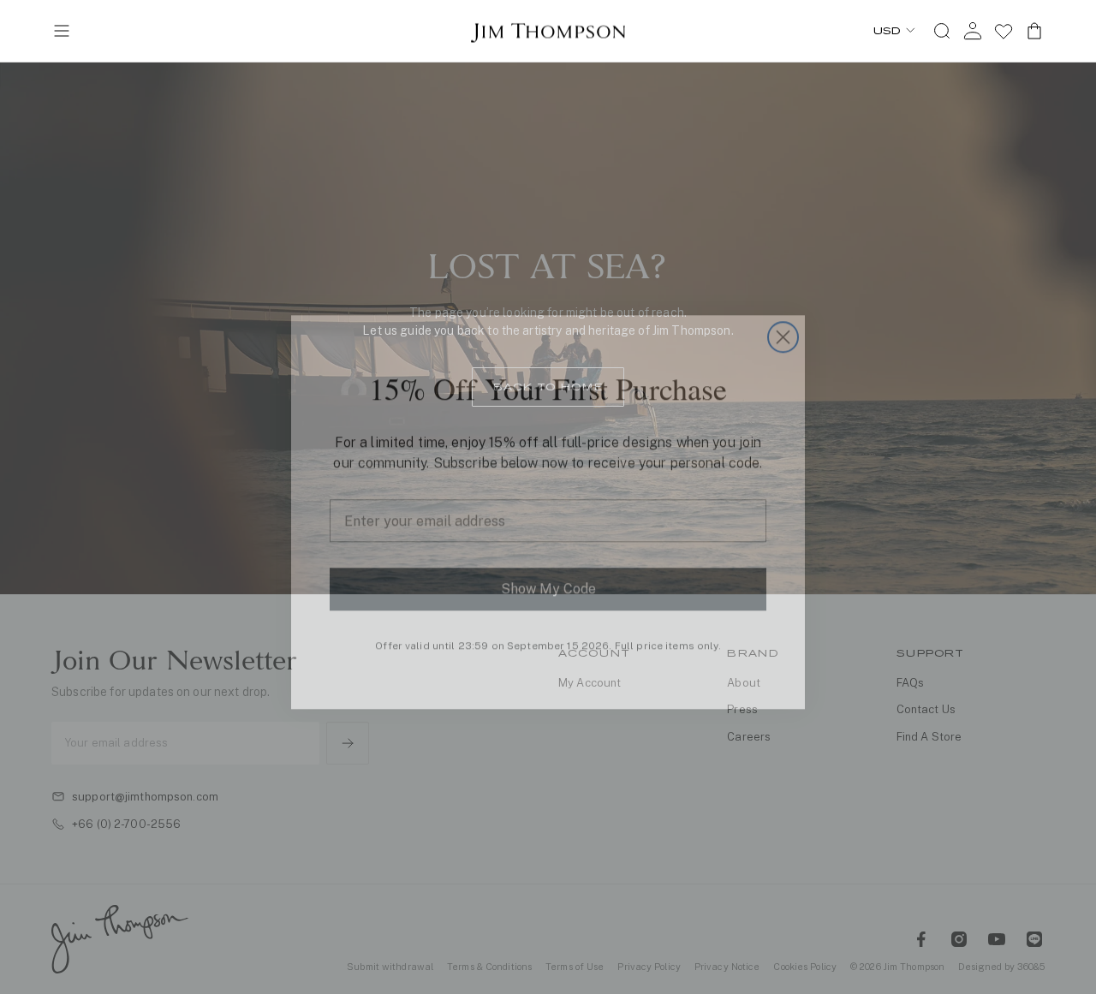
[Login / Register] (972, 31)
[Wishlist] (1003, 31)
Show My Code (548, 574)
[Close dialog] (783, 322)
